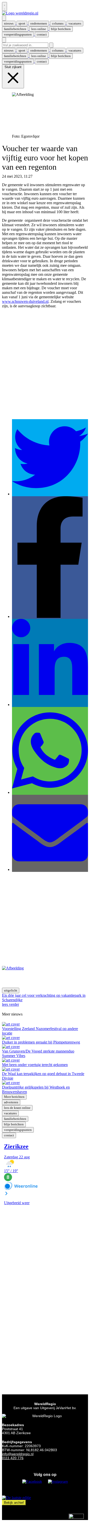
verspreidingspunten (18, 1130)
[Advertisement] (45, 368)
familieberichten (15, 1119)
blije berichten (14, 1124)
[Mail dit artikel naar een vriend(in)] (50, 869)
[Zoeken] (51, 45)
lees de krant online (17, 1108)
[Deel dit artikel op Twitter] (50, 494)
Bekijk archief (14, 1502)
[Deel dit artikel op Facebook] (50, 616)
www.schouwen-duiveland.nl (25, 301)
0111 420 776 (13, 1458)
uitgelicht (10, 990)
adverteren (11, 1102)
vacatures (10, 1113)
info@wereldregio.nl (18, 1454)
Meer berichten (14, 1097)
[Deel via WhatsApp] (50, 792)
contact (9, 1135)
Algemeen (41, 176)
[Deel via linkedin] (50, 704)
